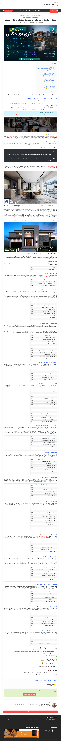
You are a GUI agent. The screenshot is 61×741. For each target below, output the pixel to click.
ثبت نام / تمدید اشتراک (8, 10)
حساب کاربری (21, 10)
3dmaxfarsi (42, 15)
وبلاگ (24, 17)
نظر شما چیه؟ (30, 711)
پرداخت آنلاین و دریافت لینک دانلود (29, 694)
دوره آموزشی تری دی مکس (29, 96)
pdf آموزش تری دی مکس (47, 205)
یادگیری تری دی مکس (35, 635)
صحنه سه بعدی (46, 10)
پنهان (52, 63)
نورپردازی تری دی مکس (43, 503)
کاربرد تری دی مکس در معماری (52, 166)
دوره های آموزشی (54, 10)
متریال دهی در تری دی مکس (44, 536)
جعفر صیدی (48, 703)
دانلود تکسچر (33, 10)
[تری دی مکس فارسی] (51, 4)
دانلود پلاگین (27, 10)
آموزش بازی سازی (28, 17)
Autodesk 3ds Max (9, 136)
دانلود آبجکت (40, 10)
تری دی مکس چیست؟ (53, 136)
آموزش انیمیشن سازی (37, 15)
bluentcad (50, 147)
